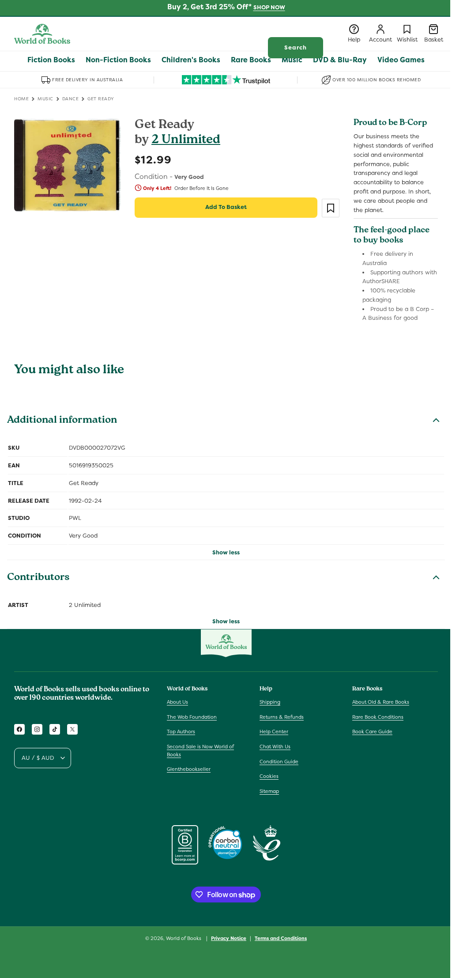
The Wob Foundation (192, 717)
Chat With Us (275, 746)
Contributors (38, 578)
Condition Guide (279, 761)
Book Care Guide (372, 731)
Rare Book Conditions (377, 717)
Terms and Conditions (281, 938)
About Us (177, 702)
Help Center (274, 731)
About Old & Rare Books (380, 702)
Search (295, 47)
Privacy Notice (228, 938)
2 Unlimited (185, 141)
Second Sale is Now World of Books (200, 750)
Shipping (270, 702)
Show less (226, 552)
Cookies (269, 776)
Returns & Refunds (282, 717)
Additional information (62, 420)
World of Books (184, 938)
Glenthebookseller (189, 769)
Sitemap (269, 791)
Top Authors (181, 731)
